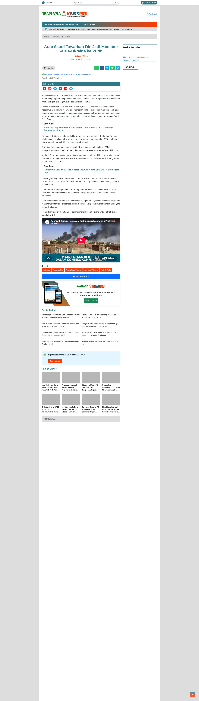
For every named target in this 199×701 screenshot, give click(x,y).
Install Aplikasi (91, 300)
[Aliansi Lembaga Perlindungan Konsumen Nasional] (140, 58)
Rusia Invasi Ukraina (90, 270)
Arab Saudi (46, 270)
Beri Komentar (82, 276)
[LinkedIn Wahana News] (60, 88)
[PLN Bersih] (152, 14)
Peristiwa (69, 24)
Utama (48, 24)
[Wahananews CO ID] (65, 13)
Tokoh (78, 24)
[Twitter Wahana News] (55, 88)
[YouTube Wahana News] (65, 88)
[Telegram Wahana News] (71, 88)
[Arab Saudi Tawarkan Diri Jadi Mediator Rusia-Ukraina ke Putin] (67, 74)
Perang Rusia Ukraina (73, 270)
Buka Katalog (55, 361)
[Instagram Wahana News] (49, 88)
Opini (85, 24)
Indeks (92, 24)
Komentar (50, 68)
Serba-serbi (58, 24)
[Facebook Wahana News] (44, 88)
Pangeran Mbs (58, 270)
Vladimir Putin (106, 270)
